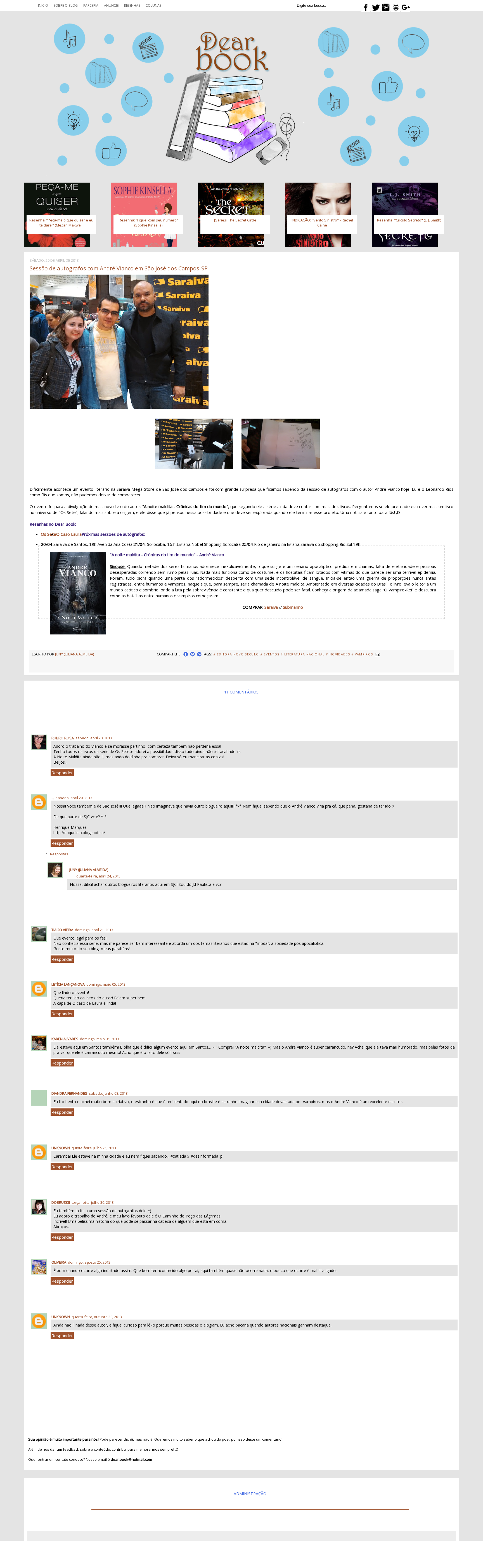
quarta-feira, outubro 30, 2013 (97, 1316)
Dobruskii (60, 1202)
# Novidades (338, 654)
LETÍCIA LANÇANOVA (68, 984)
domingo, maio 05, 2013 (106, 984)
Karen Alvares (64, 1038)
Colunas (153, 5)
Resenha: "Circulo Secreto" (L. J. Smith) (409, 220)
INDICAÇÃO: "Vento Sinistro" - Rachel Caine (322, 223)
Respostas (59, 853)
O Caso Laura (69, 534)
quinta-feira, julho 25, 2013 (94, 1147)
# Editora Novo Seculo (236, 654)
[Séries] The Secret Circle (235, 220)
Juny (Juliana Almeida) (88, 869)
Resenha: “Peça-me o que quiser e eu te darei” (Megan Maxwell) (61, 223)
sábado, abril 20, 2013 (93, 737)
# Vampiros (362, 654)
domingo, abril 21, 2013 (94, 929)
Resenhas (132, 5)
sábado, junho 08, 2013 (108, 1093)
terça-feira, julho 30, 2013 (93, 1202)
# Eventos (269, 654)
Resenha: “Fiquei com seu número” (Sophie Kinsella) (148, 223)
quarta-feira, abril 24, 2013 (98, 876)
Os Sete (48, 534)
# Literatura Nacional (303, 654)
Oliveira (58, 1262)
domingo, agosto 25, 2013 (89, 1262)
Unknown (60, 1147)
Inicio (43, 5)
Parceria (90, 5)
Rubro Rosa (62, 737)
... (52, 797)
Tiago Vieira (62, 929)
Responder (62, 772)
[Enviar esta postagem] (377, 654)
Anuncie (111, 5)
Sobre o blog (66, 5)
